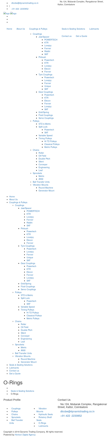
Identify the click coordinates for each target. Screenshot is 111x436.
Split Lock (43, 126)
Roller (41, 152)
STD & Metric (45, 123)
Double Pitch (44, 158)
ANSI (41, 178)
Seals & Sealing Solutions (73, 28)
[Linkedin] (10, 22)
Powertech (49, 59)
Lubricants (94, 28)
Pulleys (36, 120)
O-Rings (42, 422)
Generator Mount (46, 190)
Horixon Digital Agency (25, 434)
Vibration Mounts (40, 184)
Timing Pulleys (45, 138)
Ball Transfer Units (41, 181)
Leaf (41, 170)
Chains (36, 149)
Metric (41, 176)
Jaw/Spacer (44, 36)
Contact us (67, 36)
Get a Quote (81, 36)
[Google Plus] (10, 19)
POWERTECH (50, 39)
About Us (20, 28)
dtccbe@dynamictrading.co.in (24, 2)
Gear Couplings (46, 91)
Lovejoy (47, 45)
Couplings (37, 33)
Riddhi (47, 51)
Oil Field (42, 155)
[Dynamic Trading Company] (9, 13)
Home (9, 28)
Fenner (47, 48)
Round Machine (46, 187)
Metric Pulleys (50, 147)
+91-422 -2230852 (19, 8)
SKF (46, 54)
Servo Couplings (46, 118)
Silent (41, 161)
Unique (47, 86)
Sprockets (37, 173)
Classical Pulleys (52, 144)
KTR (46, 42)
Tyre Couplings (45, 74)
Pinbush (42, 57)
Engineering (44, 167)
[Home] (10, 388)
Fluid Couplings (46, 115)
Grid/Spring (44, 112)
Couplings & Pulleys (38, 28)
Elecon (47, 68)
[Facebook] (10, 16)
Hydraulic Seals (46, 414)
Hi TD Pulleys (50, 141)
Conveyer (43, 164)
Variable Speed (45, 135)
